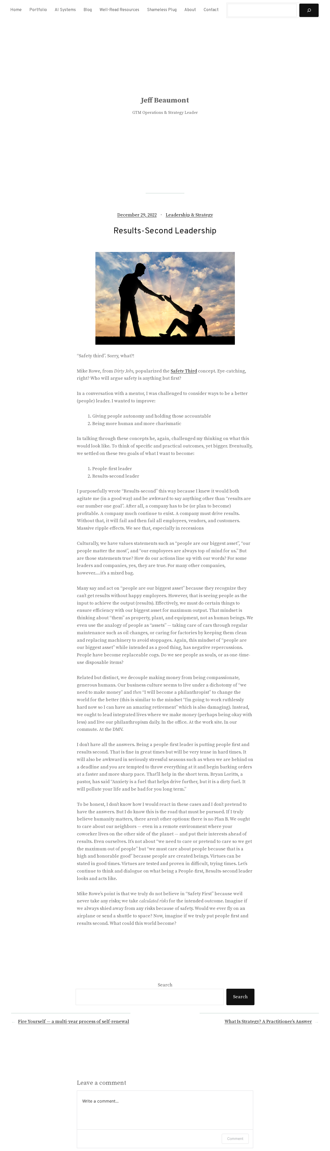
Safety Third (184, 371)
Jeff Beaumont (165, 100)
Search (165, 985)
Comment (235, 1138)
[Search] (309, 10)
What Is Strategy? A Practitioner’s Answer (268, 1022)
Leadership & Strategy (189, 215)
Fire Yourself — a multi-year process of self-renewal (73, 1022)
